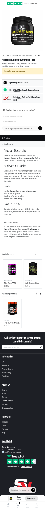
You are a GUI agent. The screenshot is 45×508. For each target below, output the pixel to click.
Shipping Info (6, 365)
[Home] (8, 504)
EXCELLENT (16, 89)
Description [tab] (7, 138)
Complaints (5, 376)
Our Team (5, 404)
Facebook (5, 429)
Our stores (5, 397)
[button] (36, 255)
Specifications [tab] (8, 144)
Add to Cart (32, 498)
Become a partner (7, 408)
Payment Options (7, 369)
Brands (4, 393)
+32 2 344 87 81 (10, 450)
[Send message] (40, 128)
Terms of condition (7, 400)
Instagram (5, 422)
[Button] (33, 490)
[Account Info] (37, 504)
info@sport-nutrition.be (12, 452)
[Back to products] (38, 55)
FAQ (3, 361)
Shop (7, 55)
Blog (3, 432)
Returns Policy (6, 372)
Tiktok (4, 425)
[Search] (27, 504)
